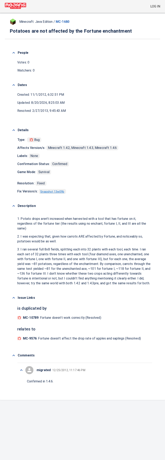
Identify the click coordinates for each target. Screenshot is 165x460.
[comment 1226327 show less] (21, 370)
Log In (155, 6)
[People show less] (14, 53)
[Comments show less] (14, 355)
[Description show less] (14, 206)
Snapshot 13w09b (52, 191)
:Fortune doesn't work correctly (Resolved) (62, 318)
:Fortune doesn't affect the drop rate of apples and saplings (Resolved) (82, 338)
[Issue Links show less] (14, 298)
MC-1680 (62, 22)
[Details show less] (14, 130)
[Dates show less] (14, 85)
